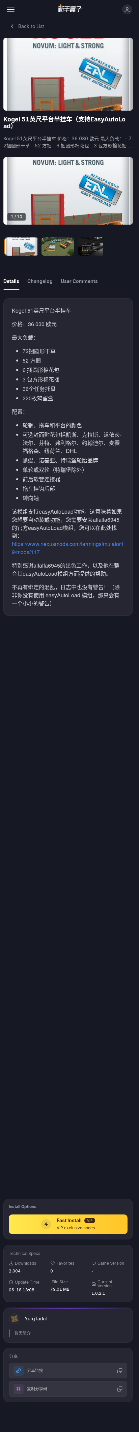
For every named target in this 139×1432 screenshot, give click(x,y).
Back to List (31, 26)
